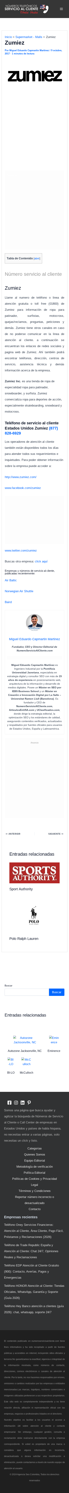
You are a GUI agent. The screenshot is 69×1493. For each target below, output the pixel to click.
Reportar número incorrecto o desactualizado (34, 1200)
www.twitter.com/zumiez (21, 550)
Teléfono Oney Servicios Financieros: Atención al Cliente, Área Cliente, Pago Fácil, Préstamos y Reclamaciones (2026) (34, 1231)
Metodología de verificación (34, 1166)
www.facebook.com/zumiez (23, 488)
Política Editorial (34, 1172)
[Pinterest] (29, 1102)
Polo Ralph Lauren (23, 939)
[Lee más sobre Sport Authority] (34, 872)
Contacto (35, 1209)
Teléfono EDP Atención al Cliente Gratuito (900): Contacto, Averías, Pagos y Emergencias (31, 1271)
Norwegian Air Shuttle (19, 591)
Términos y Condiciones (35, 1191)
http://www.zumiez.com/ (20, 477)
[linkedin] (22, 1102)
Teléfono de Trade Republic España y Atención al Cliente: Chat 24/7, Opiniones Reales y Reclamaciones (31, 1251)
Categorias (34, 1148)
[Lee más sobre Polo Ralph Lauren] (34, 916)
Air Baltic (11, 580)
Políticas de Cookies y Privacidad (34, 1178)
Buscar (8, 985)
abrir (36, 258)
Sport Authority (21, 889)
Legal (34, 1185)
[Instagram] (16, 1102)
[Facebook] (9, 1102)
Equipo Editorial (34, 1160)
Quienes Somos (34, 1154)
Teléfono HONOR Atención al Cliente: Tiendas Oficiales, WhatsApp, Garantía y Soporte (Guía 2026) (34, 1292)
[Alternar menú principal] (62, 9)
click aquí (41, 561)
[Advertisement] (34, 132)
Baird (8, 602)
